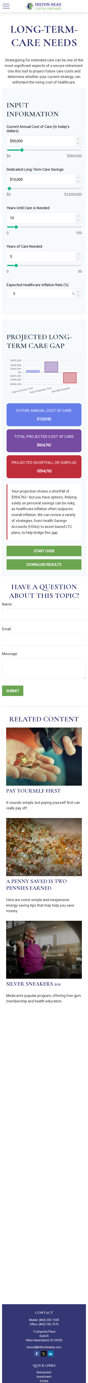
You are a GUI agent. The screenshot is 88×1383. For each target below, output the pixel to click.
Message (9, 654)
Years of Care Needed (24, 246)
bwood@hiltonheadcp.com (44, 1347)
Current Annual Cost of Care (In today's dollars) (38, 128)
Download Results (44, 564)
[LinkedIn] (50, 1353)
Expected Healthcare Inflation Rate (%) (38, 285)
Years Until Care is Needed (28, 208)
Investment (44, 1376)
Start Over (44, 551)
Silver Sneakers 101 (33, 984)
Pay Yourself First (33, 791)
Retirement (44, 1372)
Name (7, 604)
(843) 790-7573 (48, 1324)
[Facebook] (36, 1353)
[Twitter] (43, 1353)
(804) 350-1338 (49, 1320)
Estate (44, 1381)
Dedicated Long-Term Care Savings (35, 169)
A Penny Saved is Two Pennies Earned (36, 884)
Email (6, 629)
